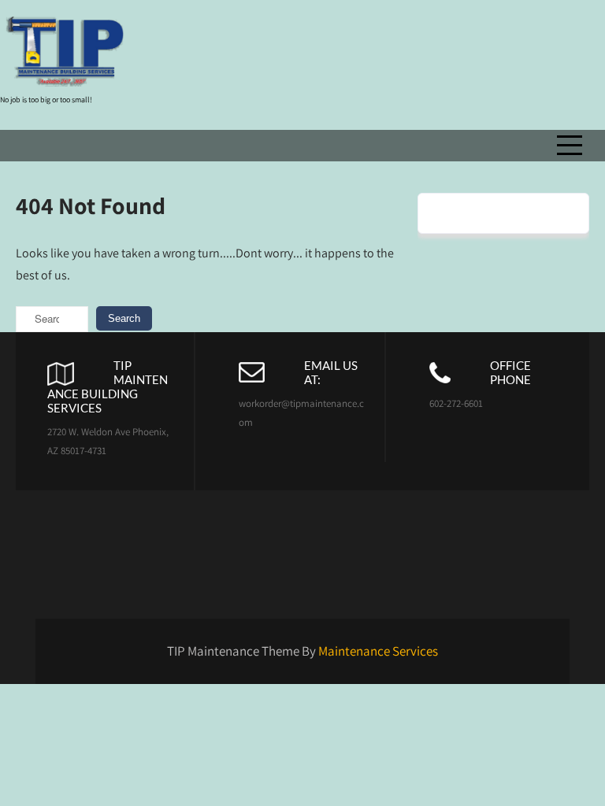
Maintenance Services (378, 651)
